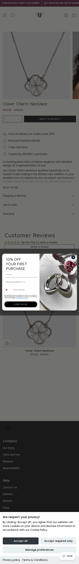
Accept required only (58, 541)
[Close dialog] (73, 257)
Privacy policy (11, 560)
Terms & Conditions (35, 560)
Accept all (21, 541)
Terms (26, 298)
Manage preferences (39, 550)
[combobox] (8, 289)
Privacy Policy (20, 298)
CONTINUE (20, 304)
